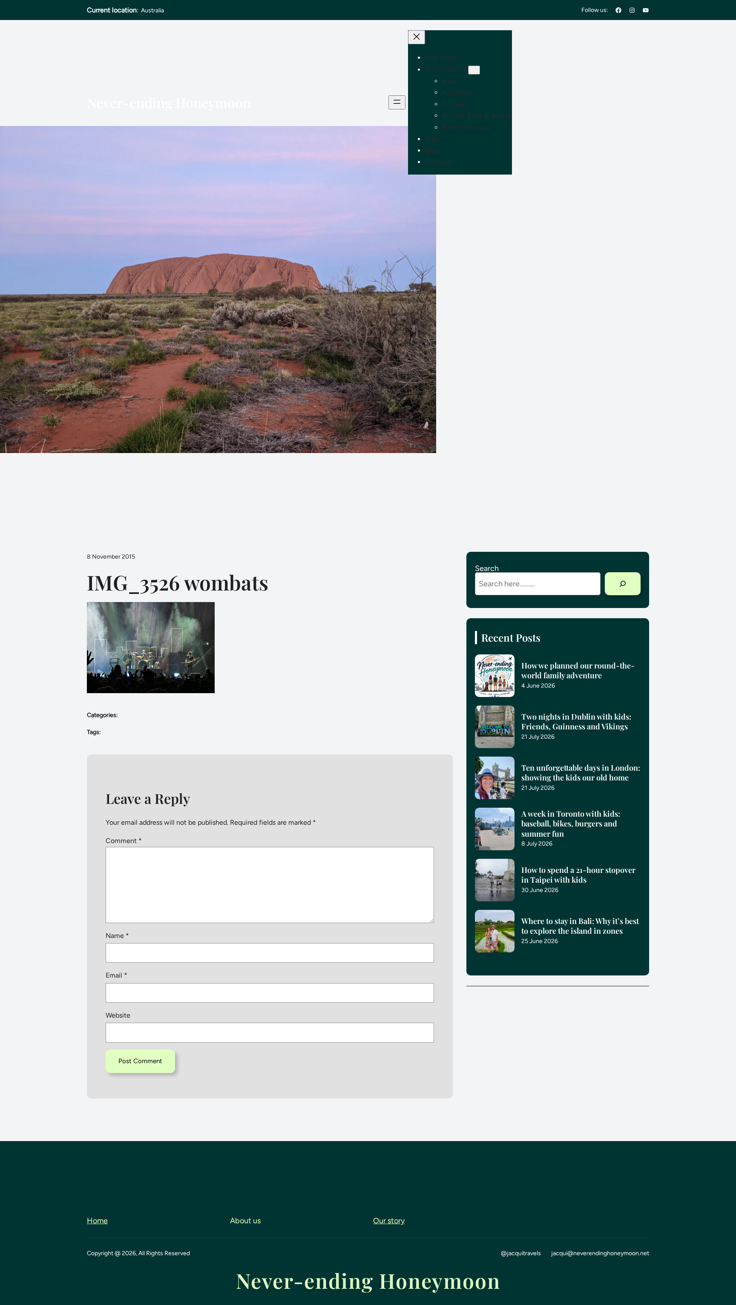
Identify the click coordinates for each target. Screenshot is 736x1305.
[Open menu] (396, 102)
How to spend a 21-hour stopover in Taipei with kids (578, 875)
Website (118, 1015)
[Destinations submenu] (474, 70)
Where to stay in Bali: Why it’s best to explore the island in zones (580, 926)
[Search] (623, 583)
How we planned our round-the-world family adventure (578, 670)
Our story (389, 1220)
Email (116, 975)
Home (97, 1220)
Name (117, 936)
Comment (124, 841)
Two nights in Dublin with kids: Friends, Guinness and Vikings (576, 721)
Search (487, 568)
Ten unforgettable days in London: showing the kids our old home (580, 773)
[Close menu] (416, 37)
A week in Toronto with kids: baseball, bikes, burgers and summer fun (570, 824)
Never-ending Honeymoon (169, 102)
